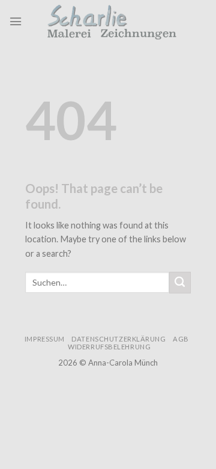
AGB (181, 339)
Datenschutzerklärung (118, 339)
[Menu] (15, 21)
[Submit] (180, 282)
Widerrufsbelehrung (109, 347)
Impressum (45, 339)
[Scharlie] (114, 21)
